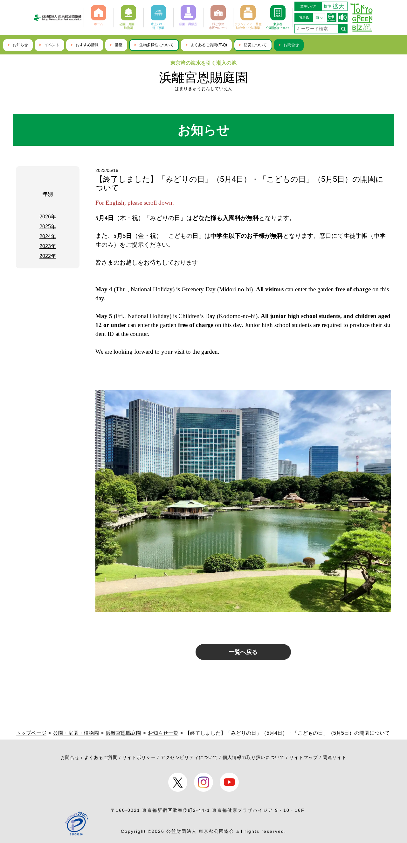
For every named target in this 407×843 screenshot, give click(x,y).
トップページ (31, 733)
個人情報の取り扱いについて (254, 757)
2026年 (47, 216)
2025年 (47, 226)
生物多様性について (156, 45)
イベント (51, 45)
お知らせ (20, 45)
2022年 (47, 256)
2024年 (47, 236)
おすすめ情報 (87, 45)
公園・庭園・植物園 (76, 733)
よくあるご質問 (101, 757)
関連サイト (335, 757)
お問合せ (291, 45)
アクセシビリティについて (189, 757)
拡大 (338, 6)
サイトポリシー (139, 757)
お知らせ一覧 (163, 733)
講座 (118, 45)
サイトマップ (303, 757)
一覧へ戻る (243, 652)
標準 (327, 6)
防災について (255, 45)
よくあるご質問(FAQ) (208, 45)
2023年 (47, 246)
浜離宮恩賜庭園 (203, 77)
